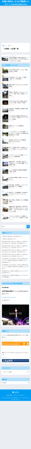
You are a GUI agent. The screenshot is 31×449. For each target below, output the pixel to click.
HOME (16, 392)
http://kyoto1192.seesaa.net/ (9, 297)
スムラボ (4, 357)
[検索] (28, 226)
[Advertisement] (15, 24)
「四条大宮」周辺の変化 (7, 236)
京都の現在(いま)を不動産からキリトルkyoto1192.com (15, 2)
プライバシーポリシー (19, 395)
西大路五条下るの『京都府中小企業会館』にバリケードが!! (14, 270)
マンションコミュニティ (8, 340)
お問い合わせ (9, 395)
